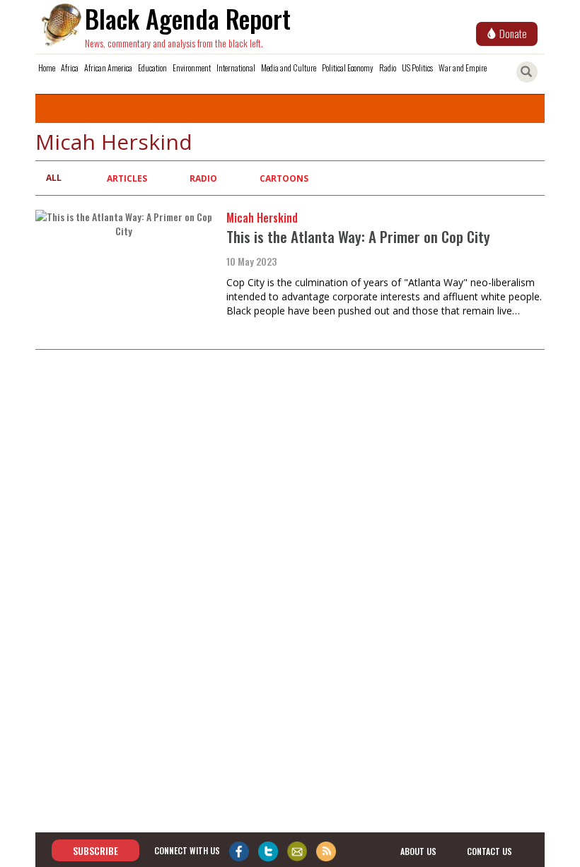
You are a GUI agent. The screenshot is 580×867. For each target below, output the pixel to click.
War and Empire (463, 67)
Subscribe (95, 850)
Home (46, 67)
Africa (70, 67)
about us (418, 851)
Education (152, 67)
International (235, 67)
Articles (127, 178)
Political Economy (347, 67)
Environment (192, 67)
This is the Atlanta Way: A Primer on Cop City (358, 236)
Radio (387, 67)
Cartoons (284, 178)
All (54, 178)
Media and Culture (288, 67)
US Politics (417, 67)
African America (108, 67)
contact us (489, 851)
